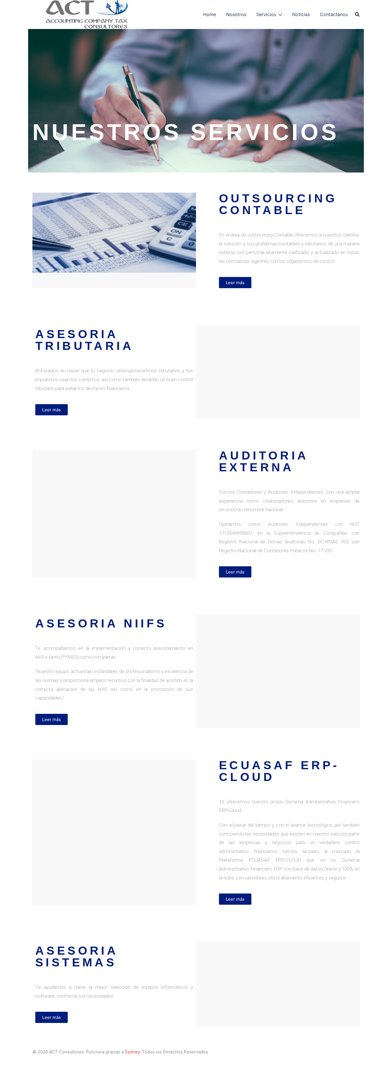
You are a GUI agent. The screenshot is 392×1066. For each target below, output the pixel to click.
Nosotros (236, 14)
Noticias (301, 14)
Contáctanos (334, 14)
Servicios (266, 14)
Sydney (132, 1052)
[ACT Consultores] (87, 14)
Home (209, 14)
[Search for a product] (357, 14)
